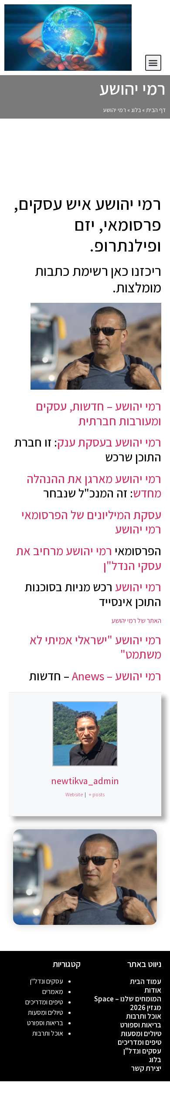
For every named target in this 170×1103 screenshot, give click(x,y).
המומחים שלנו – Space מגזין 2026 (127, 1003)
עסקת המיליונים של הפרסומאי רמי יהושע (91, 522)
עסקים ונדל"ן (142, 1051)
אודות (152, 990)
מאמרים (52, 991)
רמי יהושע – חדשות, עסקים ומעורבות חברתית (98, 413)
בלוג (136, 110)
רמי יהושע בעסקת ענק (109, 442)
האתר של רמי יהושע (135, 620)
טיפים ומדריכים (139, 1042)
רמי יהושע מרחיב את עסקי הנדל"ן (88, 558)
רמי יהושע (138, 587)
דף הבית (156, 110)
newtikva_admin (85, 781)
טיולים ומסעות (141, 1033)
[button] (153, 63)
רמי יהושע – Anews (116, 676)
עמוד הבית (145, 981)
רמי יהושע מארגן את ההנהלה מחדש (94, 485)
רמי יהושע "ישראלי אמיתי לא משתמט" (95, 647)
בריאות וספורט (140, 1024)
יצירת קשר (146, 1068)
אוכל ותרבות (143, 1016)
